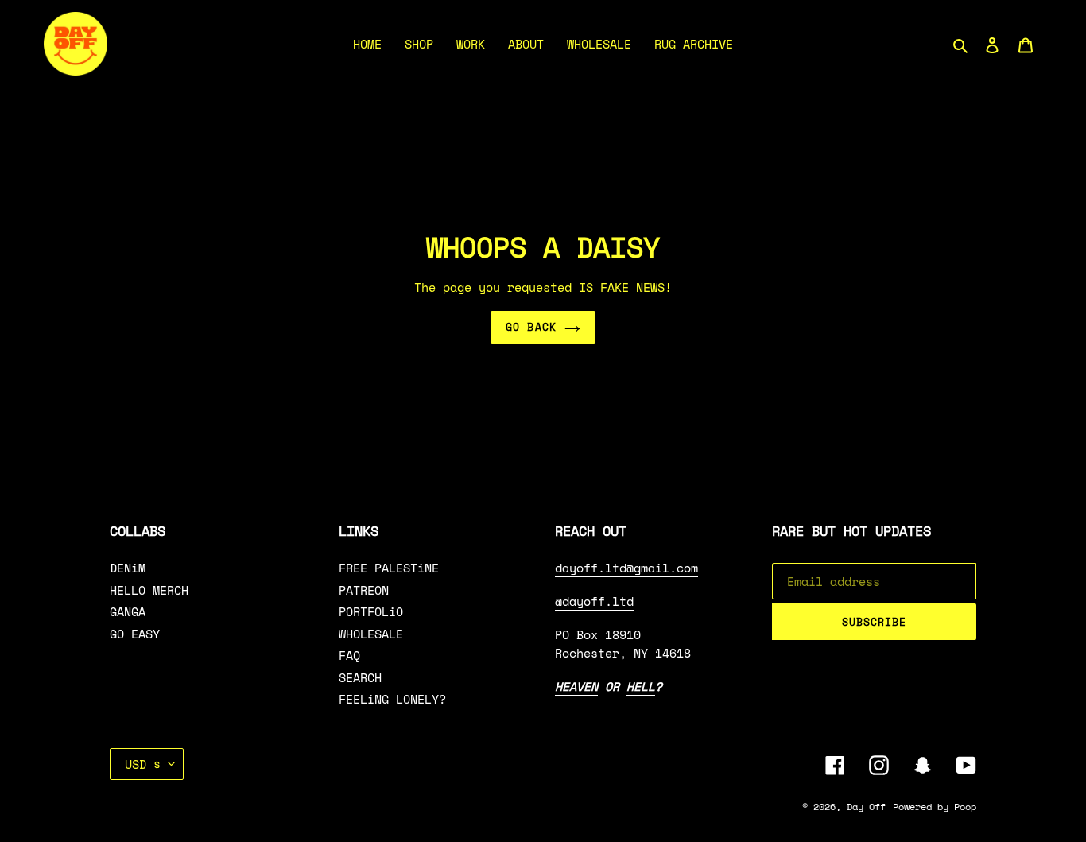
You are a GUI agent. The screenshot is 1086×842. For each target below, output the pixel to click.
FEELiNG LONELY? (392, 699)
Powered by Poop (934, 806)
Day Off (866, 806)
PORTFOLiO (371, 611)
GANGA (127, 611)
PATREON (364, 590)
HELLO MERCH (149, 590)
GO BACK (531, 327)
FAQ (349, 655)
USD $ (143, 764)
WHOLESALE (371, 633)
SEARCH (360, 677)
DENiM (127, 567)
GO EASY (135, 633)
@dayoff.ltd (594, 601)
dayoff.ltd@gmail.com (626, 567)
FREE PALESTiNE (389, 567)
